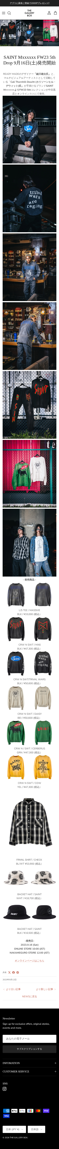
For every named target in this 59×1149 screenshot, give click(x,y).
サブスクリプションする (29, 1048)
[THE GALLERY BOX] (29, 13)
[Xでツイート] (9, 972)
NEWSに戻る (29, 996)
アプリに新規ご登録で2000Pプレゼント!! (29, 3)
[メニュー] (3, 13)
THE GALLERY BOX (19, 1137)
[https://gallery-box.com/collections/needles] (29, 956)
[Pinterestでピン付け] (17, 972)
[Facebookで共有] (13, 972)
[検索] (10, 13)
